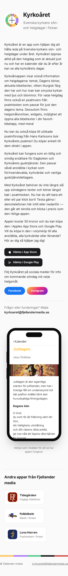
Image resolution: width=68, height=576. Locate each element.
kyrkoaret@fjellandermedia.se (26, 312)
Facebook (14, 290)
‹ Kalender (19, 341)
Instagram (37, 290)
